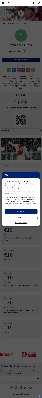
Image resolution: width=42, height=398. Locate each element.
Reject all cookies (21, 222)
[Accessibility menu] (40, 396)
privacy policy (26, 192)
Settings (21, 218)
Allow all (21, 211)
